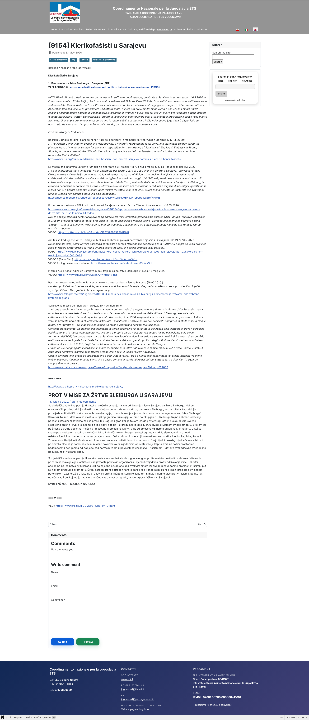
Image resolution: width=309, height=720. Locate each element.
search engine (230, 100)
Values (200, 29)
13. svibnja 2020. (58, 401)
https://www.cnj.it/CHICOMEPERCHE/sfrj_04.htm (85, 505)
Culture (178, 29)
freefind (242, 100)
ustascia (84, 60)
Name (54, 572)
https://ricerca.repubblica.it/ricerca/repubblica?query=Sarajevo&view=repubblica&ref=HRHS (104, 197)
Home (54, 29)
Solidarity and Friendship (141, 29)
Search (218, 61)
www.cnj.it (127, 679)
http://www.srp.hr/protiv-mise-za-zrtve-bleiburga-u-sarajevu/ (85, 386)
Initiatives (79, 29)
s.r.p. (74, 60)
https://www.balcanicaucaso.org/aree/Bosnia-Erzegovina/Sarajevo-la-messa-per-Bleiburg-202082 (108, 367)
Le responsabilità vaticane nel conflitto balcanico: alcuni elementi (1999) (114, 87)
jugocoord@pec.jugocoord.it (137, 699)
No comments (87, 401)
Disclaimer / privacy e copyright (213, 704)
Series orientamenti (95, 29)
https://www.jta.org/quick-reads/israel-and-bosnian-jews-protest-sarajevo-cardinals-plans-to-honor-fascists (114, 159)
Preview (88, 641)
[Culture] (183, 29)
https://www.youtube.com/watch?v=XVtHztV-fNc (87, 274)
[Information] (170, 29)
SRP (73, 401)
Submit (62, 641)
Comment (58, 599)
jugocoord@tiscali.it (132, 689)
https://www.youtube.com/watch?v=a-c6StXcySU (121, 263)
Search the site (221, 52)
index (221, 81)
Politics (191, 29)
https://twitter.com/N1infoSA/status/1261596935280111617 (93, 232)
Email (54, 585)
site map (232, 81)
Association (65, 29)
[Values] (205, 29)
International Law (117, 29)
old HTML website (241, 76)
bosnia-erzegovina (58, 60)
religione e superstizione (104, 60)
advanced (247, 81)
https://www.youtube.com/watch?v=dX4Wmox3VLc (106, 259)
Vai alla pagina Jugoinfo (135, 709)
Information (163, 29)
